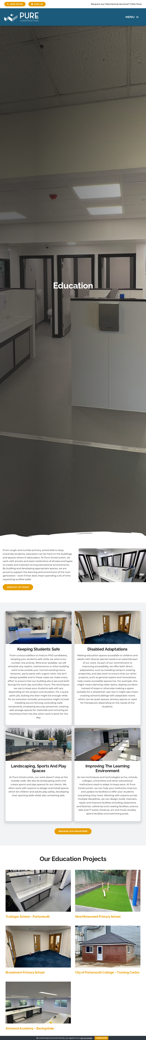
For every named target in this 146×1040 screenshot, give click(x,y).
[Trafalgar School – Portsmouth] (38, 871)
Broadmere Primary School (25, 972)
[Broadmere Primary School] (38, 927)
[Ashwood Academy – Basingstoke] (38, 983)
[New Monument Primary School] (107, 871)
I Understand (101, 1038)
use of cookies (86, 1038)
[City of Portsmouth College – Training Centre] (107, 927)
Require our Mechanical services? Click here (116, 4)
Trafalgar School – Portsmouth (28, 916)
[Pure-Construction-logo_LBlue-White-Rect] (21, 13)
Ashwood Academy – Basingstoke (30, 1028)
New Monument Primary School (98, 916)
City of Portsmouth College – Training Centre (107, 972)
